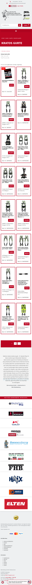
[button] (16, 31)
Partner (5, 565)
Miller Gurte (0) (4, 56)
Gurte (11, 38)
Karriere (5, 562)
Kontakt (5, 542)
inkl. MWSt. (13, 6)
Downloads (6, 549)
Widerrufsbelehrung (7, 547)
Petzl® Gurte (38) (5, 58)
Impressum (6, 548)
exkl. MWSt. (20, 6)
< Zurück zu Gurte (5, 51)
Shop (7, 38)
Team (5, 560)
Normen (5, 563)
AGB (4, 544)
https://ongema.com (10, 575)
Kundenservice (6, 557)
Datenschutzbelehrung (8, 545)
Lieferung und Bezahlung (8, 541)
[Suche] (19, 25)
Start (3, 38)
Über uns (5, 559)
